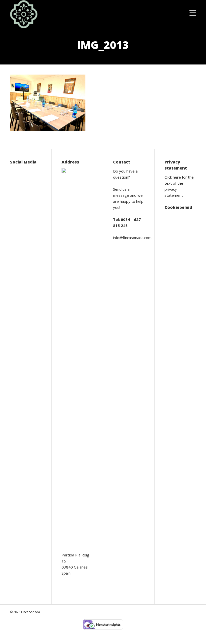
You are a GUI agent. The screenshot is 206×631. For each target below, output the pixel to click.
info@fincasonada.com (132, 237)
